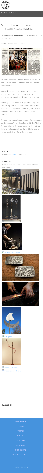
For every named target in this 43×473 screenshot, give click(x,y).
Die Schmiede (20, 421)
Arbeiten (20, 431)
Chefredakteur (28, 29)
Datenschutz (20, 450)
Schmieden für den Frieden (17, 25)
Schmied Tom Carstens (9, 12)
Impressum (20, 445)
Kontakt (15, 154)
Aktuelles (20, 440)
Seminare (21, 426)
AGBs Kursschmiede (20, 455)
